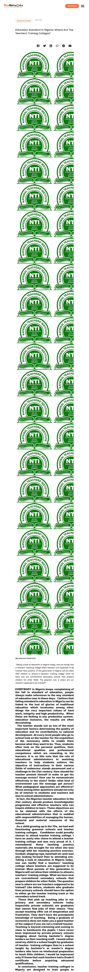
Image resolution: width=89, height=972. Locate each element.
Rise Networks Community (23, 20)
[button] (82, 6)
